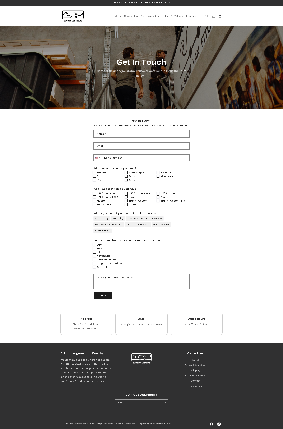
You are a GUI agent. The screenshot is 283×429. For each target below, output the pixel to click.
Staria (164, 197)
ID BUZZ (133, 204)
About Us (196, 385)
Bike (99, 248)
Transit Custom (138, 200)
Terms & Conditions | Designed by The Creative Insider (143, 423)
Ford (99, 176)
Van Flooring (102, 218)
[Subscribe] (164, 402)
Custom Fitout (102, 230)
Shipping (195, 370)
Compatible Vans (195, 375)
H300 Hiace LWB (107, 193)
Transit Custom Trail (173, 200)
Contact (195, 380)
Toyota (101, 172)
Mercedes (167, 176)
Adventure (103, 256)
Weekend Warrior (107, 259)
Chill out (102, 267)
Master (101, 200)
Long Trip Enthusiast (109, 263)
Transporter (104, 204)
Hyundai (166, 172)
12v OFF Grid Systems (138, 224)
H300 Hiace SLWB (139, 193)
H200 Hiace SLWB (107, 197)
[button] (117, 16)
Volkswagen (136, 172)
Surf (99, 244)
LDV (99, 180)
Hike (99, 252)
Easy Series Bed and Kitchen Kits (145, 218)
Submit (102, 295)
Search (195, 359)
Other (132, 180)
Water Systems (161, 224)
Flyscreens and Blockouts (109, 224)
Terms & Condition (195, 365)
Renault (133, 176)
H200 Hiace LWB (170, 193)
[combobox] (98, 158)
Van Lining (118, 218)
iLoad (132, 197)
